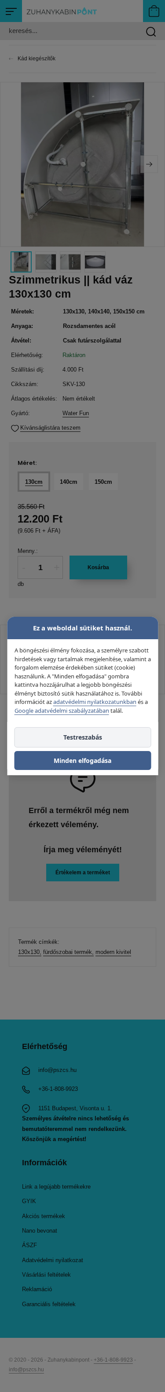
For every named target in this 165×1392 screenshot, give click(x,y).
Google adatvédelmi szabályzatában (61, 710)
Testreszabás (82, 737)
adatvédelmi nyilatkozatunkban (94, 702)
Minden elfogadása (82, 760)
